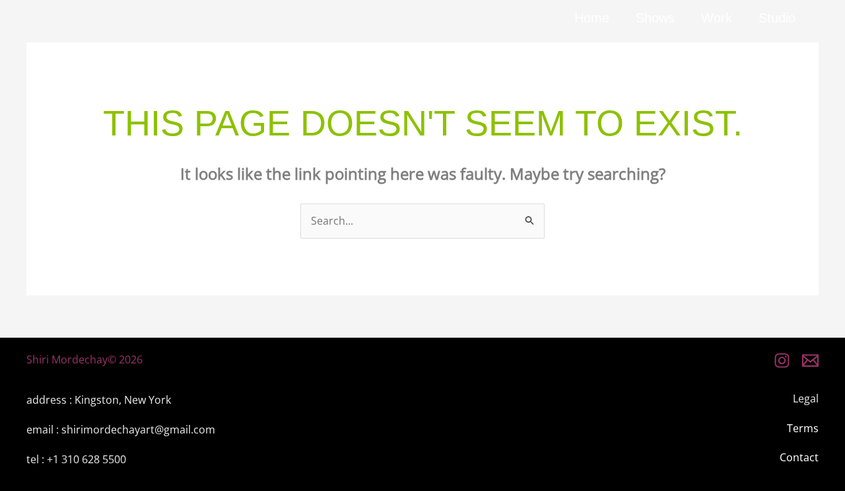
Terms (803, 428)
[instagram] (782, 360)
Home (591, 18)
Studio (777, 18)
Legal (806, 398)
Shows (655, 18)
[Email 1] (810, 360)
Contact (799, 457)
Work (716, 18)
